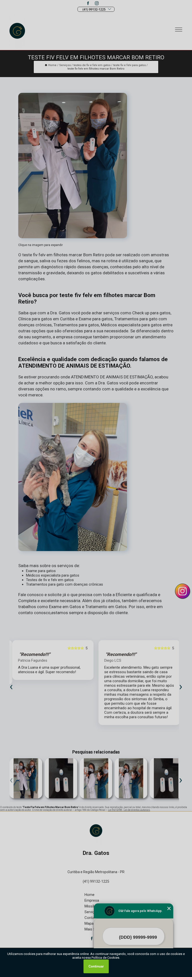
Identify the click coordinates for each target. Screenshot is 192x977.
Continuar (96, 966)
